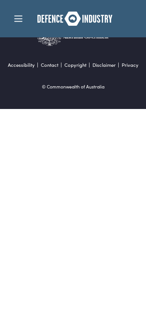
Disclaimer (104, 65)
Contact (49, 65)
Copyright (75, 65)
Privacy (130, 65)
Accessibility (21, 65)
